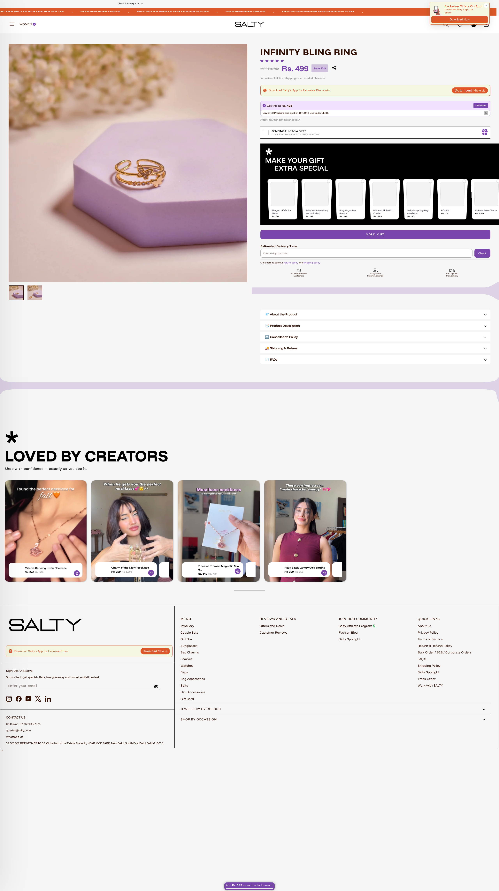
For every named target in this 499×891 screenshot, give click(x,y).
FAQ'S (422, 659)
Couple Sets (189, 632)
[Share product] (334, 67)
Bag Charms (189, 652)
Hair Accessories (192, 692)
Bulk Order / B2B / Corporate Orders (445, 652)
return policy (291, 262)
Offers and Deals (272, 626)
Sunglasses (188, 646)
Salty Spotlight (349, 639)
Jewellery (187, 626)
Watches (186, 665)
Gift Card (187, 699)
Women (26, 24)
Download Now (468, 90)
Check (482, 253)
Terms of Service (430, 639)
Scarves (186, 659)
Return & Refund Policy (435, 646)
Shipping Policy (429, 665)
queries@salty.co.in (18, 730)
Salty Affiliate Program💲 (357, 626)
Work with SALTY (430, 685)
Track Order (427, 679)
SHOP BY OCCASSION (198, 719)
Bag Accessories (192, 679)
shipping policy (311, 262)
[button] (273, 60)
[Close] (486, 5)
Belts (184, 685)
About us (424, 626)
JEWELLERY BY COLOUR (200, 709)
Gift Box (186, 639)
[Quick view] (77, 573)
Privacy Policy (428, 632)
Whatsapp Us (14, 737)
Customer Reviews (273, 632)
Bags (184, 672)
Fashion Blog (348, 632)
